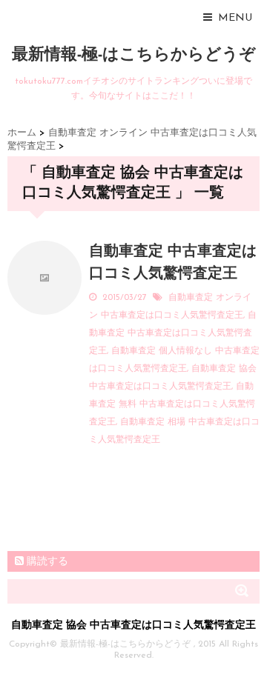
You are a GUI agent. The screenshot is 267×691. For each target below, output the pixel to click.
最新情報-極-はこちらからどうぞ (134, 55)
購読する (46, 561)
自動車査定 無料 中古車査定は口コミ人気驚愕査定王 (172, 404)
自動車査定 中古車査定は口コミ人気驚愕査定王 (173, 333)
